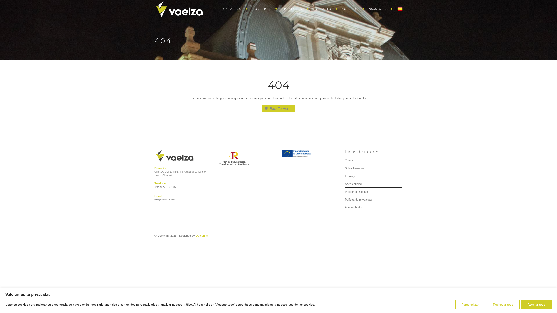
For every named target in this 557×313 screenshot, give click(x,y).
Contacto (322, 8)
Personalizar (470, 304)
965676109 (378, 8)
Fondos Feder (353, 207)
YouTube (350, 8)
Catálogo (232, 8)
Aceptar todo (536, 304)
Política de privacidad (358, 199)
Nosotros (261, 8)
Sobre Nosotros (354, 168)
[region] (278, 300)
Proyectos (292, 8)
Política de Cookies (357, 191)
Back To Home (281, 109)
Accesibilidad (353, 184)
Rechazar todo (503, 304)
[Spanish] (398, 8)
